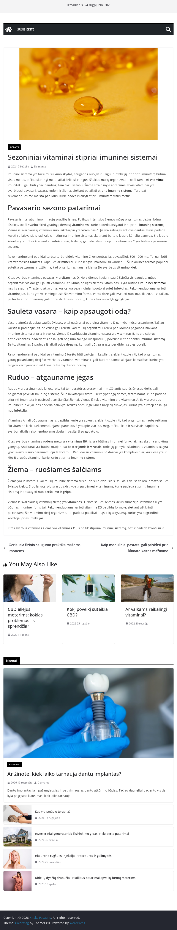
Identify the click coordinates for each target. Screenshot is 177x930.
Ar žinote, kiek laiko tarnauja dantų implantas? (64, 773)
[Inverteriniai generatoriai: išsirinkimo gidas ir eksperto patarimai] (17, 836)
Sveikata (14, 147)
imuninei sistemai (153, 283)
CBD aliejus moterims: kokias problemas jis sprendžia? (25, 617)
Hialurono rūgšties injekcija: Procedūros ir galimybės (73, 856)
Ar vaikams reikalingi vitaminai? (146, 612)
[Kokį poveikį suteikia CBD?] (88, 577)
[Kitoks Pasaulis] (8, 29)
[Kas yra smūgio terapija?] (17, 814)
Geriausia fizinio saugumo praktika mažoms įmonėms (45, 547)
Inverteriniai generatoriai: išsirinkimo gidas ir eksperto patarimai (82, 834)
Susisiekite (25, 29)
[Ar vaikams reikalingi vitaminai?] (147, 577)
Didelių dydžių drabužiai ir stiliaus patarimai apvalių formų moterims (85, 878)
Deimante (40, 166)
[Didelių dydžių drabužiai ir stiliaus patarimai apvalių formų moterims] (17, 881)
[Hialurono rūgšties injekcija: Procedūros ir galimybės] (17, 859)
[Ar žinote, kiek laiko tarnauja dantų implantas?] (88, 713)
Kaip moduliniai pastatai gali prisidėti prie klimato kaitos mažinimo (134, 547)
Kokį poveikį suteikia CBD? (87, 612)
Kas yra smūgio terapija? (52, 811)
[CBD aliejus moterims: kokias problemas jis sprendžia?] (29, 577)
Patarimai (14, 764)
